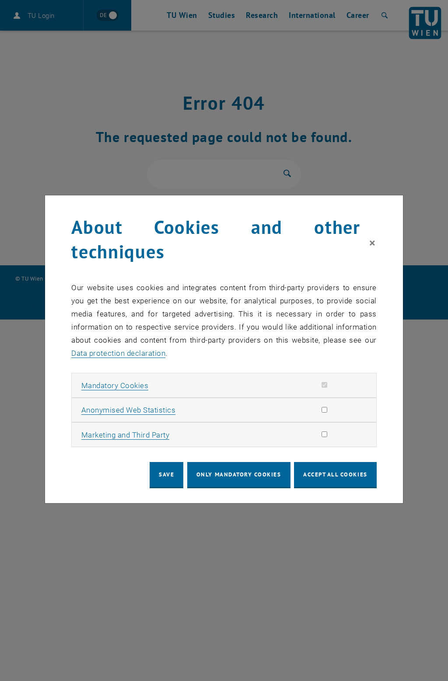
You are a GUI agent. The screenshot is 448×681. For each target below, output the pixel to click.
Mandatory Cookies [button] (115, 385)
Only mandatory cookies (238, 474)
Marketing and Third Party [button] (125, 435)
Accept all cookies (335, 474)
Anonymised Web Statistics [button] (128, 410)
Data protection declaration (118, 353)
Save (166, 474)
